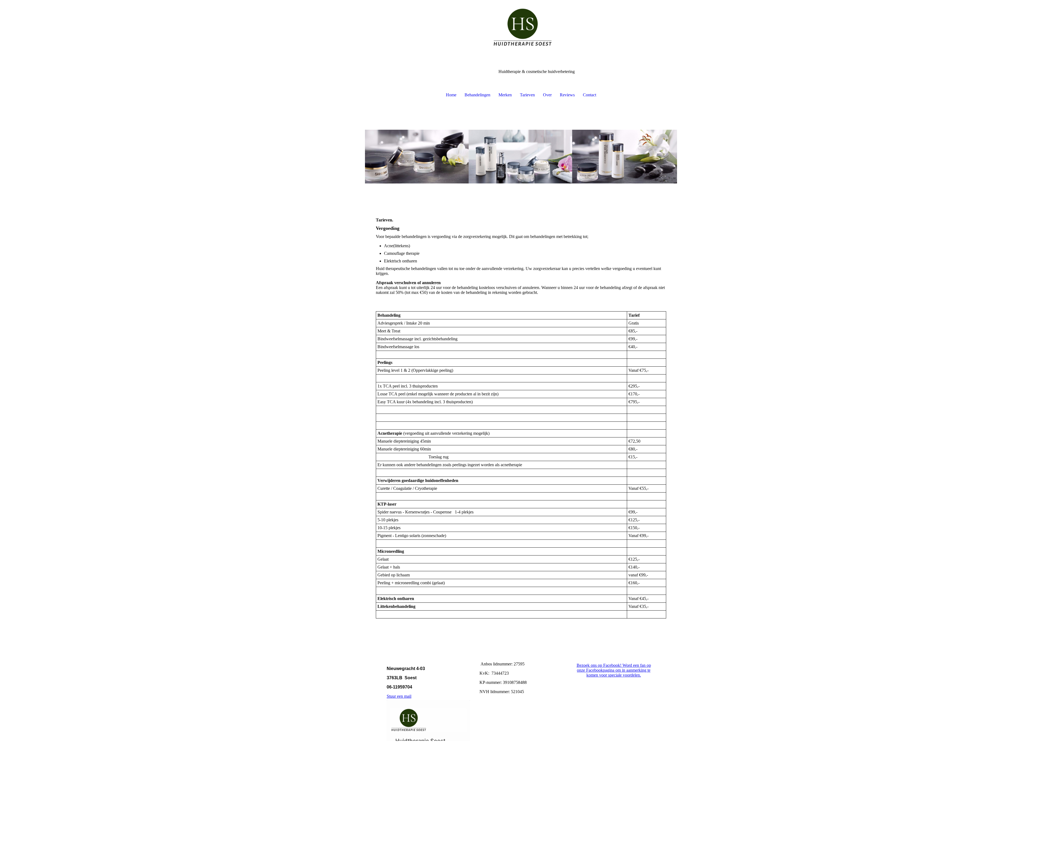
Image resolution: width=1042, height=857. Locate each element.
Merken (505, 95)
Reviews (567, 95)
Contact (589, 95)
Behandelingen (477, 95)
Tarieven (527, 95)
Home (451, 95)
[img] (521, 27)
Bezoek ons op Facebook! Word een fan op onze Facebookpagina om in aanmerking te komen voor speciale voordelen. (614, 670)
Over (547, 95)
